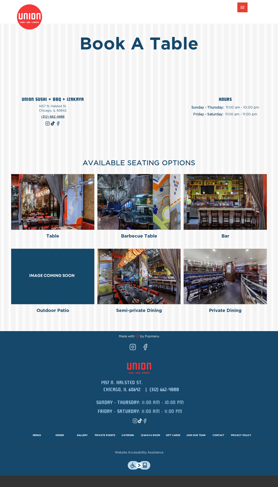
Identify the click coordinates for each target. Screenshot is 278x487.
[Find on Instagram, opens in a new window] (47, 125)
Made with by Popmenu (81, 336)
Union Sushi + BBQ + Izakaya (139, 367)
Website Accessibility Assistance (139, 452)
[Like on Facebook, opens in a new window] (58, 125)
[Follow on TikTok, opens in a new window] (52, 125)
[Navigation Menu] (242, 7)
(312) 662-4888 (164, 390)
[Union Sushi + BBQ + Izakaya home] (32, 17)
